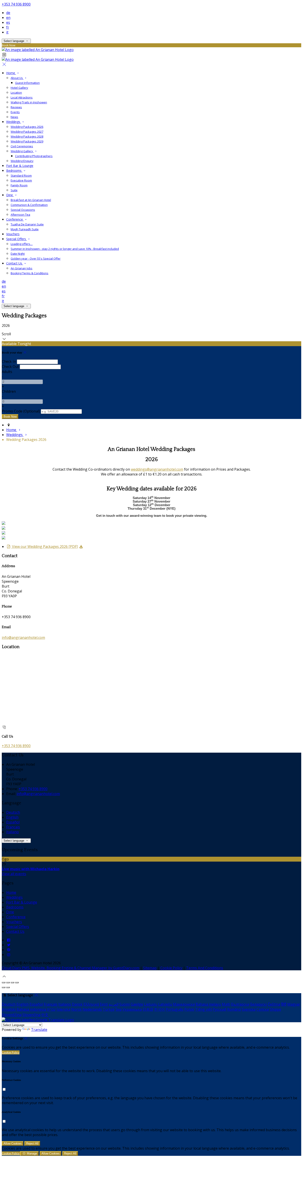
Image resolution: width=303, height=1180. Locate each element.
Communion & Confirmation (29, 205)
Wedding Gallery (22, 151)
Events (15, 112)
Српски (262, 1009)
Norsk (76, 1009)
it (7, 32)
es (8, 22)
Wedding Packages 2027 (27, 132)
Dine (10, 195)
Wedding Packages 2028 (27, 136)
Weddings (13, 122)
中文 (44, 1014)
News (14, 117)
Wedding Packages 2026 (27, 127)
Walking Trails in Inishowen (29, 102)
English (12, 817)
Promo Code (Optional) (21, 411)
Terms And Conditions (204, 967)
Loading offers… (22, 244)
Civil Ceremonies (22, 146)
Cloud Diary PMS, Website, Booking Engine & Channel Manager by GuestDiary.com (70, 967)
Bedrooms (14, 170)
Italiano (12, 831)
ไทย (118, 1009)
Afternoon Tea (20, 215)
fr (7, 27)
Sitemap (150, 967)
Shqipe (275, 1009)
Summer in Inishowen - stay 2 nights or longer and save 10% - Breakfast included (65, 249)
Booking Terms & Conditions (29, 273)
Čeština (274, 1004)
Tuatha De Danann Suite (27, 224)
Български (240, 1004)
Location (16, 93)
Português (174, 1009)
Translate (39, 1029)
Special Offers (16, 239)
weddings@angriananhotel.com (157, 469)
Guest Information (27, 83)
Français (13, 827)
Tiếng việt (203, 1009)
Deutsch (13, 812)
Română (234, 1009)
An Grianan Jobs (21, 268)
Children (9, 391)
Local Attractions (22, 97)
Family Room (19, 185)
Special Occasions (23, 210)
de (8, 12)
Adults (7, 371)
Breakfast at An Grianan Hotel (31, 200)
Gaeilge (137, 1004)
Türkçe (108, 1009)
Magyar (293, 1004)
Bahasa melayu (208, 1004)
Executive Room (21, 180)
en (8, 17)
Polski (189, 1009)
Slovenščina (12, 1014)
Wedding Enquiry (22, 161)
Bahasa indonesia (31, 1009)
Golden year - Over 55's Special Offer (36, 258)
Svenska (249, 1009)
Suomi (124, 1004)
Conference (15, 219)
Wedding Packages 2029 (27, 141)
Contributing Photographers (34, 156)
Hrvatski (9, 1009)
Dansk (77, 1004)
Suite (14, 190)
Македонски (184, 1004)
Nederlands (92, 1009)
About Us (17, 78)
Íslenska (63, 1009)
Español (13, 822)
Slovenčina (31, 1014)
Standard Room (21, 176)
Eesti (104, 1004)
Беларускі (258, 1004)
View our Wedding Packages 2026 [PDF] (44, 546)
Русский (219, 1009)
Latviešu (165, 1004)
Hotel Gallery (19, 88)
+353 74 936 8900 (16, 4)
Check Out (10, 366)
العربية (113, 1004)
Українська (132, 1009)
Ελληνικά (91, 1004)
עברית (51, 1009)
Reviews (16, 107)
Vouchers (13, 234)
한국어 (159, 1009)
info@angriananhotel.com (23, 637)
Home (11, 73)
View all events (14, 873)
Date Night (18, 254)
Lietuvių (150, 1004)
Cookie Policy (171, 967)
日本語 (148, 1009)
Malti (226, 1004)
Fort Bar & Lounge (19, 166)
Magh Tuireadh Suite (25, 229)
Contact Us (14, 263)
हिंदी (283, 1004)
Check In (9, 361)
